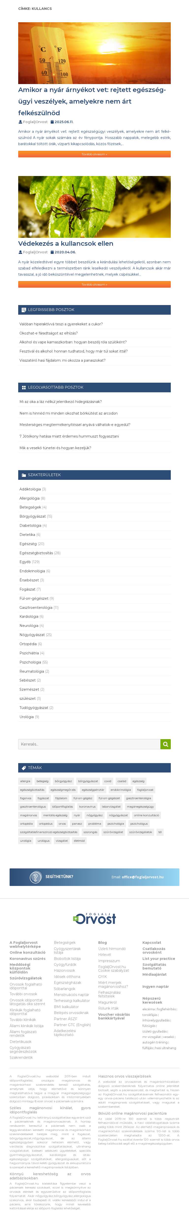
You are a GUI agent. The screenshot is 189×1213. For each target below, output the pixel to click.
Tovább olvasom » (94, 154)
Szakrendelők (21, 1057)
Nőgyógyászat (32, 635)
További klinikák (23, 1019)
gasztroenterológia (138, 798)
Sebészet (27, 680)
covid (107, 781)
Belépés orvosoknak (71, 1013)
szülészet (27, 698)
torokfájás (149, 1015)
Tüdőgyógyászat (33, 708)
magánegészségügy (140, 806)
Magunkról (107, 1002)
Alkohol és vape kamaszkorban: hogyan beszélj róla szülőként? (73, 342)
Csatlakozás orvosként (153, 951)
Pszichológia (30, 662)
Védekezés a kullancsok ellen (65, 243)
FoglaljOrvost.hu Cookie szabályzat (113, 969)
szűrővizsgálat (113, 832)
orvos (62, 823)
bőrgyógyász (63, 781)
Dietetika (27, 534)
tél (160, 832)
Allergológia (29, 498)
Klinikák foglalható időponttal (25, 1012)
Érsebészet (29, 580)
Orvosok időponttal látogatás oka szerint (27, 1002)
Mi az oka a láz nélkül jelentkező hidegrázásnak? (60, 401)
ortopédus (45, 823)
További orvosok (23, 994)
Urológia (26, 717)
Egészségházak (67, 982)
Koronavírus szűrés (28, 958)
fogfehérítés (166, 1009)
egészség (138, 781)
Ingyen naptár (155, 986)
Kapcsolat (151, 942)
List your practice (158, 958)
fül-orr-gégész (83, 798)
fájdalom (61, 798)
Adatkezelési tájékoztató (65, 1033)
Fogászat (27, 589)
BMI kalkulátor (66, 1007)
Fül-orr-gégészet (33, 598)
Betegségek (30, 507)
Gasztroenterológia (35, 607)
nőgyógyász (95, 815)
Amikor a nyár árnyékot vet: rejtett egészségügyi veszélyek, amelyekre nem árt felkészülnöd (92, 101)
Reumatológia (31, 671)
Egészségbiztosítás (36, 553)
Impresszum (109, 961)
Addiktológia (30, 489)
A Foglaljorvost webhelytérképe (25, 944)
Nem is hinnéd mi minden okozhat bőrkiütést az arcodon (68, 413)
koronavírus (87, 806)
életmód (79, 840)
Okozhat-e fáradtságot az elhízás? (48, 333)
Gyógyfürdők (65, 964)
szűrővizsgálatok (140, 832)
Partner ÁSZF (65, 1019)
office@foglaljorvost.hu (143, 877)
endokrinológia (121, 790)
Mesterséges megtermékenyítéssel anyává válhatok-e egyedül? (74, 424)
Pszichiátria (29, 653)
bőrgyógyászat (88, 781)
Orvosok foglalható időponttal (26, 986)
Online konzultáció (28, 952)
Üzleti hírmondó (112, 949)
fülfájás (147, 1048)
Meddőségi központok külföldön (20, 968)
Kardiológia (28, 616)
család (122, 781)
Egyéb (25, 562)
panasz (77, 823)
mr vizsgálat (151, 1037)
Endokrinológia (32, 571)
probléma (94, 823)
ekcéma (148, 1009)
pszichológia (116, 823)
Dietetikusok (21, 1041)
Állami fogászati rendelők (23, 1034)
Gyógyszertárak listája (67, 951)
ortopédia (26, 823)
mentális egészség (55, 815)
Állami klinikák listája (27, 1026)
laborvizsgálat (111, 806)
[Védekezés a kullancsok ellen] (94, 207)
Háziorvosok (64, 970)
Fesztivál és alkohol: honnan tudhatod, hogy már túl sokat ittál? (73, 351)
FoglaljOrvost (35, 122)
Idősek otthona (67, 976)
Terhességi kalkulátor (72, 1000)
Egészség (28, 544)
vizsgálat (62, 840)
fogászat (43, 798)
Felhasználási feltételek (109, 994)
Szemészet (29, 689)
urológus (43, 840)
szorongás (90, 832)
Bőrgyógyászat (32, 516)
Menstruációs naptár (71, 994)
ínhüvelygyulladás (156, 1020)
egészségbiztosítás (32, 790)
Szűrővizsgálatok (26, 978)
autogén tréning (155, 1042)
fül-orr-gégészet (109, 798)
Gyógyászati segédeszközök (23, 1049)
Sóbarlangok (64, 989)
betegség (42, 781)
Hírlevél (104, 954)
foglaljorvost (145, 790)
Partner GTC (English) (72, 1025)
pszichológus (139, 823)
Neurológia (28, 625)
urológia (25, 840)
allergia (25, 781)
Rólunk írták (108, 1008)
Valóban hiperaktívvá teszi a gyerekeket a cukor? (61, 324)
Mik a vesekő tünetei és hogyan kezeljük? (55, 448)
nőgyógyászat (118, 815)
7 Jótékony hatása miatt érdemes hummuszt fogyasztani (69, 436)
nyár (77, 815)
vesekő (168, 1037)
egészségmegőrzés (63, 790)
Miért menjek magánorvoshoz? (113, 984)
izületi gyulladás (154, 1031)
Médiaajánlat (154, 974)
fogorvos (25, 798)
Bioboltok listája (67, 958)
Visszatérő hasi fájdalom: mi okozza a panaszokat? (62, 360)
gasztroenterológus (33, 806)
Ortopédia (28, 644)
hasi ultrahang (165, 1048)
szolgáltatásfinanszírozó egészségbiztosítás (48, 832)
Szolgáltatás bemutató (154, 966)
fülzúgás (148, 1026)
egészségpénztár (93, 790)
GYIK (102, 976)
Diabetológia (30, 525)
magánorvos (28, 815)
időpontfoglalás (62, 806)
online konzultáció (146, 815)
